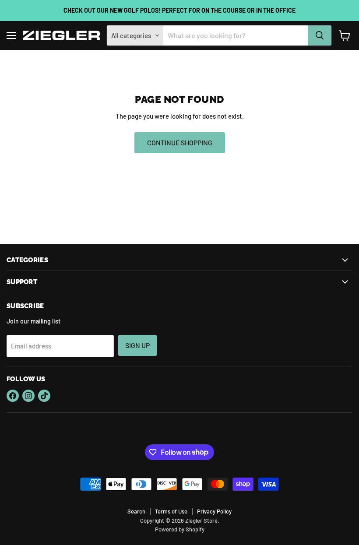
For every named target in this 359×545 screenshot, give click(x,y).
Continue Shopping (179, 142)
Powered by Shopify (179, 529)
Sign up (137, 345)
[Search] (319, 35)
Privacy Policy (214, 511)
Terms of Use (171, 511)
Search (136, 511)
